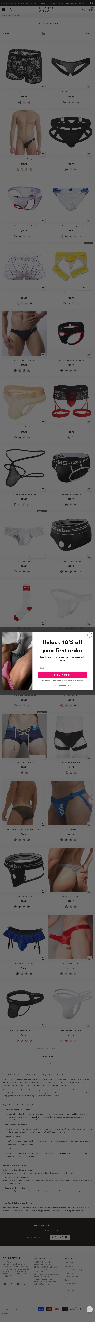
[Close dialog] (90, 635)
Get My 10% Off (62, 675)
